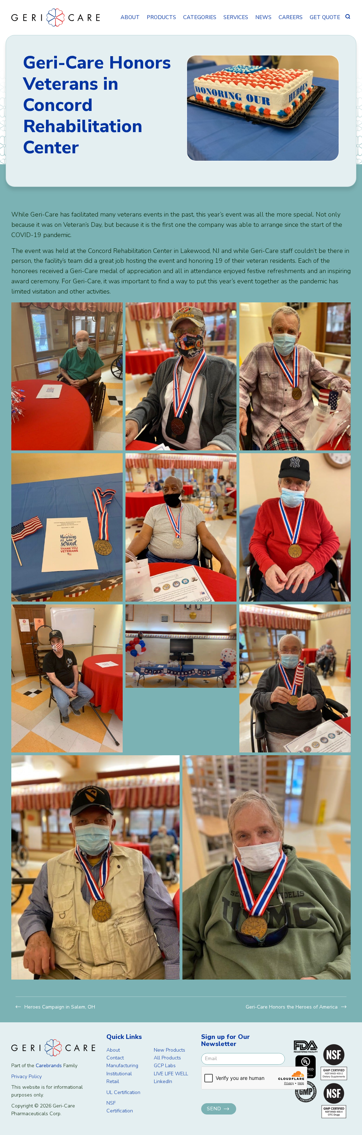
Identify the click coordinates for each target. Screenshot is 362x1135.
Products (161, 17)
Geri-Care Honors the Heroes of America (292, 1007)
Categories (199, 17)
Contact (115, 1057)
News (263, 17)
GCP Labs (165, 1065)
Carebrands (49, 1065)
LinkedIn (163, 1081)
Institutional (119, 1073)
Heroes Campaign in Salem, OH (59, 1007)
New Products (169, 1050)
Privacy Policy (26, 1076)
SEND (214, 1108)
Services (235, 17)
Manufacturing (122, 1065)
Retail (112, 1081)
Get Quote (325, 17)
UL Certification (123, 1092)
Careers (291, 17)
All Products (167, 1057)
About (130, 17)
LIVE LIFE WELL (171, 1073)
